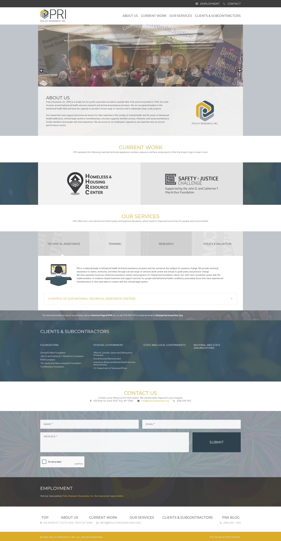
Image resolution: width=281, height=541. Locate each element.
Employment (210, 3)
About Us (130, 16)
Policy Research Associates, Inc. (78, 496)
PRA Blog (231, 517)
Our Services (180, 16)
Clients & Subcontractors (218, 16)
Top (44, 517)
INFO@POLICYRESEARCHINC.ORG (120, 522)
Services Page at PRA (101, 315)
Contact (234, 3)
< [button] (42, 71)
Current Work (154, 16)
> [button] (239, 71)
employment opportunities (110, 496)
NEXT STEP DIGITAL (229, 537)
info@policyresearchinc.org (169, 315)
